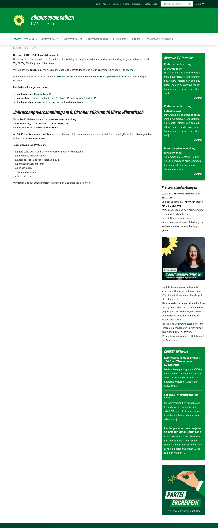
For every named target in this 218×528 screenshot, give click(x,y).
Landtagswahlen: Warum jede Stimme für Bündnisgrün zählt (182, 430)
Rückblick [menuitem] (119, 39)
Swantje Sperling (84, 97)
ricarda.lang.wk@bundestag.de (179, 323)
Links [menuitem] (198, 3)
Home (97, 3)
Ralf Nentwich (58, 97)
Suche (126, 3)
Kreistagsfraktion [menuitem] (98, 39)
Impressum (137, 3)
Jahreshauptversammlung (179, 148)
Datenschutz (151, 3)
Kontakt (106, 3)
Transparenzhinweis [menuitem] (160, 39)
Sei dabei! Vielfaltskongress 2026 (181, 396)
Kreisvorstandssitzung (178, 64)
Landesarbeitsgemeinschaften (107, 76)
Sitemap (117, 3)
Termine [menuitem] (29, 39)
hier (83, 102)
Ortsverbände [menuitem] (73, 39)
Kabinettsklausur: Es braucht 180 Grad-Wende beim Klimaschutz (181, 361)
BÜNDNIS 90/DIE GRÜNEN (52, 18)
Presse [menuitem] (136, 39)
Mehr (197, 97)
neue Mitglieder (123, 69)
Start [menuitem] (17, 39)
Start (34, 47)
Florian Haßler (39, 97)
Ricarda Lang (41, 94)
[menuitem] (97, 4)
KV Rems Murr (21, 47)
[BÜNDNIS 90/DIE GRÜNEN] (19, 20)
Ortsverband (63, 76)
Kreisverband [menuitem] (49, 39)
